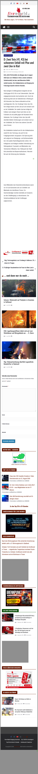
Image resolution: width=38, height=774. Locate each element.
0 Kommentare (15, 69)
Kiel (5, 72)
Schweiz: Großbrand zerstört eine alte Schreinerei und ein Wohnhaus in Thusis (17, 553)
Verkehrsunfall (20, 72)
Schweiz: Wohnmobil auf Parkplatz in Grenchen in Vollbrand (19, 301)
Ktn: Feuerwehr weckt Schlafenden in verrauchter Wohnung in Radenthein (23, 711)
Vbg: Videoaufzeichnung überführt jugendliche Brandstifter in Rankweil (18, 362)
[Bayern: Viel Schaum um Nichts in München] (7, 702)
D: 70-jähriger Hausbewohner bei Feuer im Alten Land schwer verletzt (18, 269)
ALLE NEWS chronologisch (27, 739)
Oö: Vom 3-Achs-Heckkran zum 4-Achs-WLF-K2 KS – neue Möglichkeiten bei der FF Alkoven (22, 487)
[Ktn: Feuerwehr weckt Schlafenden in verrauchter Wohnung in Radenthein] (7, 712)
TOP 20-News (19, 19)
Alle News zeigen (9, 19)
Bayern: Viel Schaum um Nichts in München (23, 700)
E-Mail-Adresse (5, 424)
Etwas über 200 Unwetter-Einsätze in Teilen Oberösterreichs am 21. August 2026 (21, 477)
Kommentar (5, 386)
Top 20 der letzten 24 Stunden (12, 742)
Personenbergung (14, 72)
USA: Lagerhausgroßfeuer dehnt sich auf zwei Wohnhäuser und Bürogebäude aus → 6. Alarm (19, 332)
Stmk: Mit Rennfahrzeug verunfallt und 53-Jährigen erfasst (21, 497)
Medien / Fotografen (8, 55)
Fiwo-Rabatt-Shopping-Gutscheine (12, 739)
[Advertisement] (15, 570)
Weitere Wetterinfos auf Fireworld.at (19, 464)
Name (3, 415)
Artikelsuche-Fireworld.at (26, 742)
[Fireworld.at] (4, 27)
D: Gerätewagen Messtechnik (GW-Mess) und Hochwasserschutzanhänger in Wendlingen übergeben (24, 617)
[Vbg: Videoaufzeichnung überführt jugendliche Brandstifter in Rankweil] (19, 342)
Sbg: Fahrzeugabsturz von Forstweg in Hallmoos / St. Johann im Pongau (19, 261)
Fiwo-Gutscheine (29, 19)
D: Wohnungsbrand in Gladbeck (20, 543)
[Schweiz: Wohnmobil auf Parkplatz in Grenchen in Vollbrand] (19, 280)
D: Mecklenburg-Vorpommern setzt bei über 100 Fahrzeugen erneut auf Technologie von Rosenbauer (24, 630)
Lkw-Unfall (9, 72)
